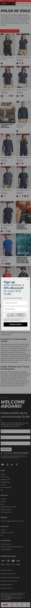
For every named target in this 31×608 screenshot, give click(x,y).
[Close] (28, 279)
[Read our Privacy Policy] (26, 319)
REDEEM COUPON (15, 324)
